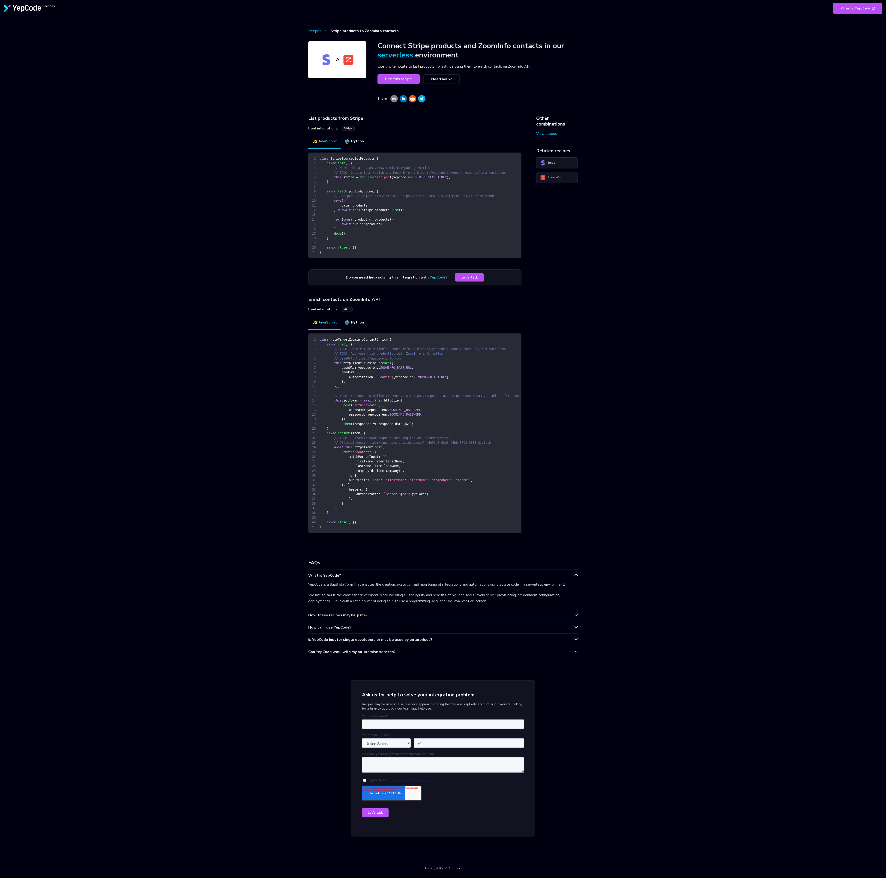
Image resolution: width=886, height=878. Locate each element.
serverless (395, 55)
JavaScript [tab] (328, 141)
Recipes (314, 30)
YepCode (438, 277)
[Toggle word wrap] (507, 339)
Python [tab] (357, 141)
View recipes (546, 133)
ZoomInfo (554, 177)
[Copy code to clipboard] (516, 158)
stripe (348, 128)
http (347, 309)
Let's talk (469, 277)
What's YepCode (856, 8)
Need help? (441, 79)
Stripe (551, 163)
